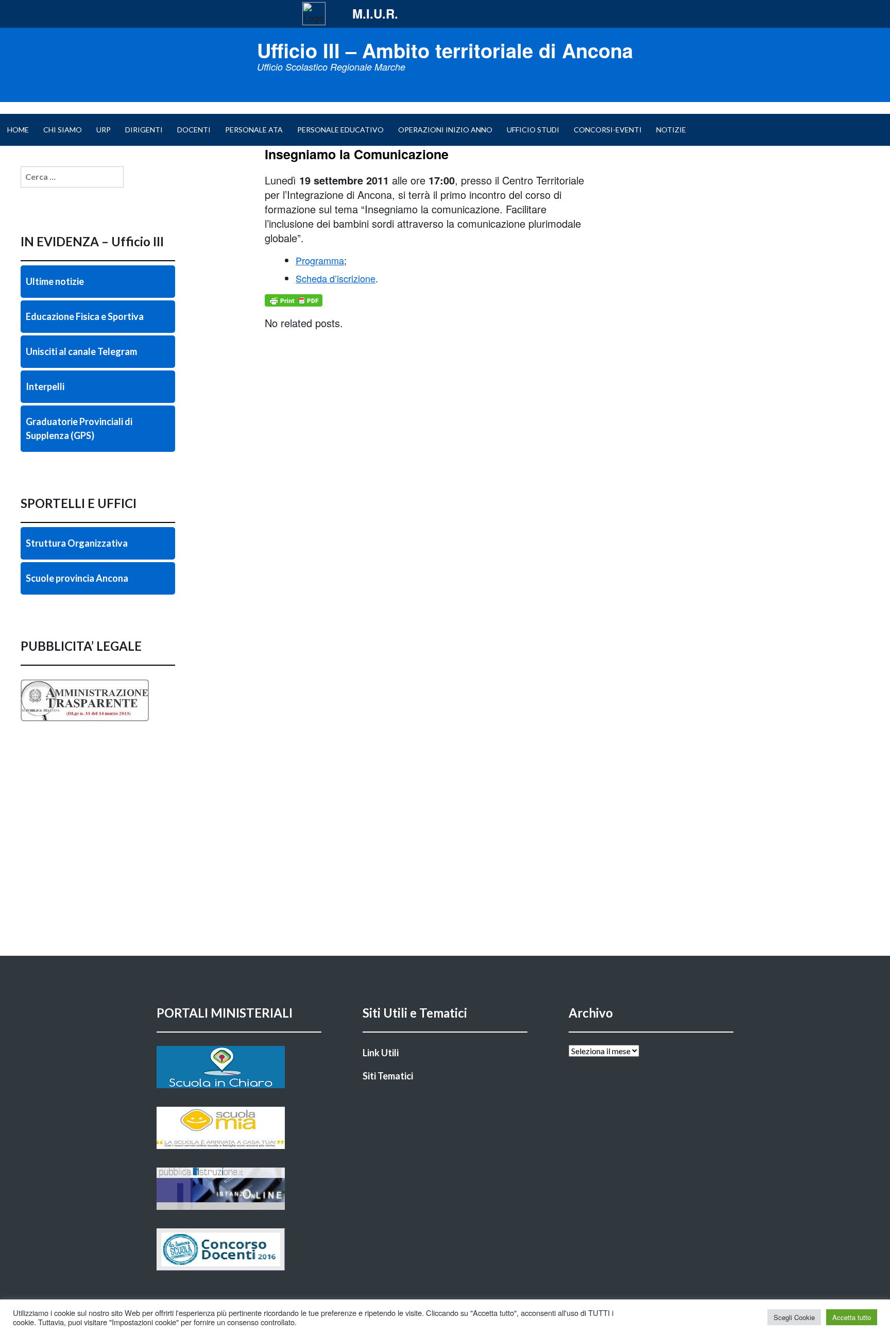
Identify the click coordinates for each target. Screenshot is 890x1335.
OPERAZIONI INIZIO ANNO (445, 129)
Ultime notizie (55, 281)
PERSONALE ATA (254, 129)
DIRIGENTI (144, 129)
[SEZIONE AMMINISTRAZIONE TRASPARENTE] (98, 721)
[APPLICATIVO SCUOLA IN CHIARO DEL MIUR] (239, 1067)
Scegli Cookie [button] (794, 1317)
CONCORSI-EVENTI (608, 129)
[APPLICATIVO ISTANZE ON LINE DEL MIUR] (239, 1188)
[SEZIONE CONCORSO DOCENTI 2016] (239, 1249)
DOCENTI (194, 129)
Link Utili (381, 1052)
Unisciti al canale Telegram (81, 351)
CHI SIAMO (62, 129)
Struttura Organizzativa (77, 543)
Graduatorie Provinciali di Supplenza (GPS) (79, 428)
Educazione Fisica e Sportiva (85, 316)
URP (103, 129)
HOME (18, 129)
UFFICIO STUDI (533, 129)
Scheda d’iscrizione (335, 278)
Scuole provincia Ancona (77, 578)
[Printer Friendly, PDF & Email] (293, 300)
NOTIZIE (671, 129)
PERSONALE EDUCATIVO (340, 129)
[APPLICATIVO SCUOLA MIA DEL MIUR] (239, 1127)
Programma (320, 260)
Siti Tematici (388, 1075)
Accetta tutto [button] (851, 1317)
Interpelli (45, 386)
